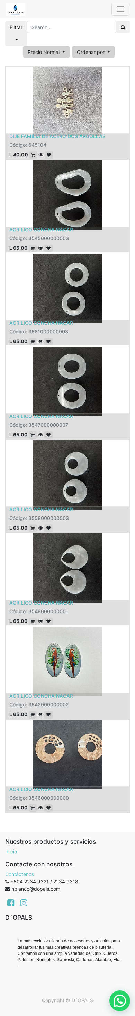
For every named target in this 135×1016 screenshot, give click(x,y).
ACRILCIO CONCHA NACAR (41, 789)
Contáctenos (19, 874)
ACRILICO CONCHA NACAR (41, 229)
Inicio (11, 851)
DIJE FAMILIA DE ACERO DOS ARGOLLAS (57, 136)
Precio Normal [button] (44, 52)
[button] (93, 52)
